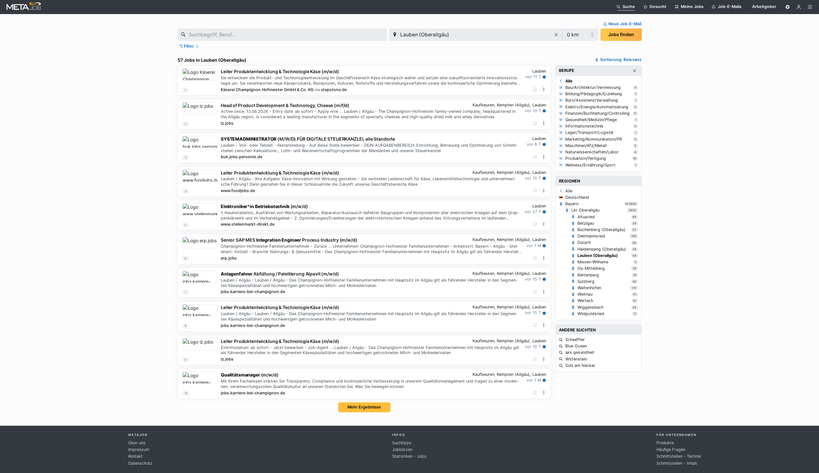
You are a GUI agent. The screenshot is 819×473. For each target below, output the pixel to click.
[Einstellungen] (788, 7)
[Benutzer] (799, 7)
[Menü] (810, 7)
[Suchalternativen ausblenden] (634, 70)
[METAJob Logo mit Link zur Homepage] (24, 7)
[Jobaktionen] (543, 89)
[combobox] (282, 34)
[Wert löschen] (557, 35)
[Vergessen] (535, 89)
